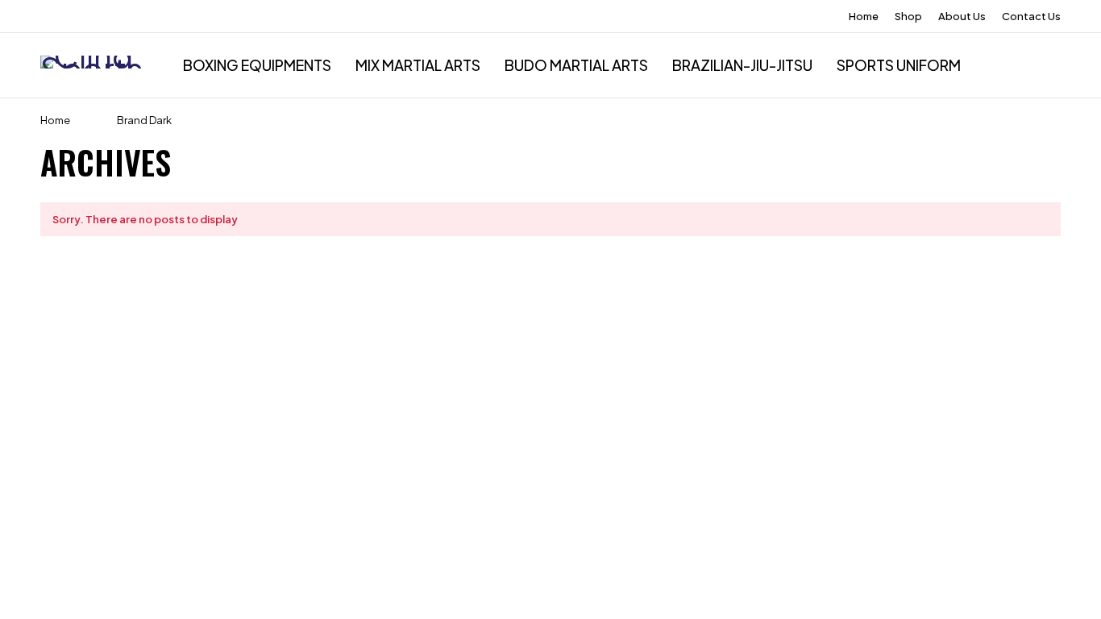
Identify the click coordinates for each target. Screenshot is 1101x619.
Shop (908, 16)
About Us (962, 16)
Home (864, 16)
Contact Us (1031, 16)
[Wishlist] (1059, 65)
